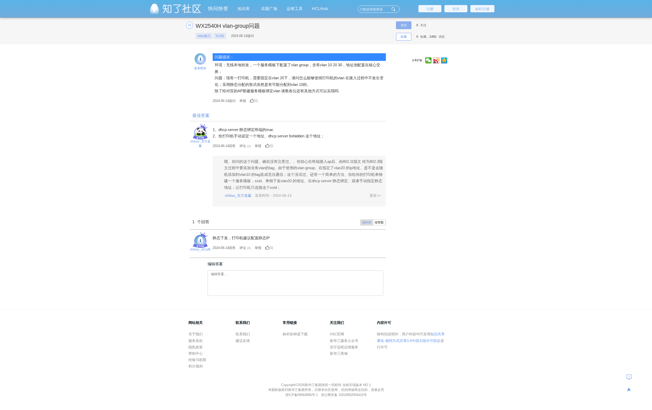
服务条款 (195, 341)
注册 (429, 9)
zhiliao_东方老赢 (200, 144)
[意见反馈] (629, 377)
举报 (242, 101)
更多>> (375, 195)
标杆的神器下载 (295, 334)
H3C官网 (337, 334)
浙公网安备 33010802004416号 (344, 395)
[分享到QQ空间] (444, 60)
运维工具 (295, 8)
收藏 (404, 36)
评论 (242, 146)
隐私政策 (195, 347)
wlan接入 (204, 36)
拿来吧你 (200, 68)
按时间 (366, 222)
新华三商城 (339, 353)
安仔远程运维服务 (344, 347)
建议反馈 (243, 341)
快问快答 (218, 8)
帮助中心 (195, 353)
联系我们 (243, 334)
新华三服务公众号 (344, 341)
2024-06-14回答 (224, 146)
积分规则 (195, 366)
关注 (404, 25)
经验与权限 (197, 360)
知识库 (244, 8)
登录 (455, 9)
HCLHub (320, 8)
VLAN (220, 36)
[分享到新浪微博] (436, 60)
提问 (224, 101)
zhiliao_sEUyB (200, 249)
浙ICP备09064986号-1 (302, 395)
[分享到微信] (428, 60)
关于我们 (195, 334)
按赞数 (379, 222)
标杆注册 (482, 9)
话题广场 (269, 8)
